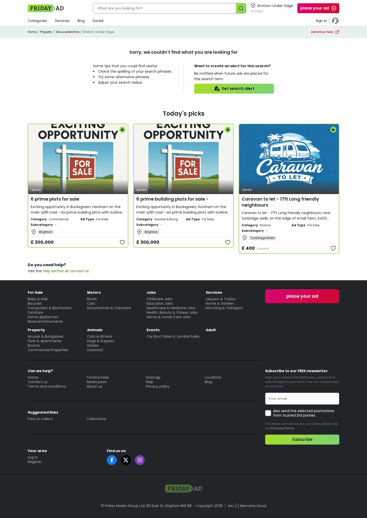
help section (53, 270)
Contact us (37, 381)
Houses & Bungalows (45, 336)
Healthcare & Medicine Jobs (171, 308)
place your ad (314, 8)
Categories (37, 20)
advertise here (322, 32)
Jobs (151, 292)
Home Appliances (43, 317)
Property (46, 32)
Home (32, 32)
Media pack (97, 381)
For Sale (35, 292)
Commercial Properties (48, 350)
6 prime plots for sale (55, 199)
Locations (213, 377)
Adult (211, 330)
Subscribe (302, 439)
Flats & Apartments (44, 341)
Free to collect (40, 418)
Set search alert (238, 88)
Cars (91, 303)
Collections (96, 418)
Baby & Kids (38, 299)
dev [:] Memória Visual (247, 505)
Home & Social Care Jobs (168, 317)
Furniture (35, 312)
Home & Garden (220, 303)
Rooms (34, 345)
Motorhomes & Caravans (109, 308)
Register (35, 461)
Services (62, 20)
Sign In (321, 20)
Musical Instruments (45, 321)
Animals (94, 330)
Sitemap (153, 377)
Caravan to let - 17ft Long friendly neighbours (280, 202)
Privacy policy (158, 386)
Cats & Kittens (99, 336)
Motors (94, 292)
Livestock (95, 350)
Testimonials (98, 377)
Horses (93, 345)
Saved (98, 20)
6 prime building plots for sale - (172, 199)
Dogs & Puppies (100, 341)
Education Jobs (160, 303)
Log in (33, 457)
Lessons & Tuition (221, 299)
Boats (92, 299)
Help (149, 381)
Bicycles (35, 303)
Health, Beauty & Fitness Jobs (172, 312)
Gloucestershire (67, 32)
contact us (79, 270)
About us (94, 386)
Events (153, 330)
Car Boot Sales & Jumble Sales (173, 336)
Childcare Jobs (159, 299)
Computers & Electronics (49, 308)
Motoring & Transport (224, 308)
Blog (81, 20)
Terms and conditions (47, 386)
